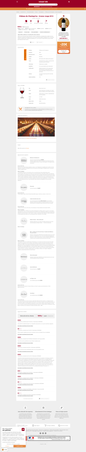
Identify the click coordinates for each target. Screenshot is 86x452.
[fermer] (85, 9)
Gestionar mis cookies (58, 430)
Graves (33, 18)
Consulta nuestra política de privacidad (8, 442)
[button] (4, 449)
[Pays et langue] (69, 1)
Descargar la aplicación (37, 430)
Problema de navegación (48, 430)
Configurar (7, 446)
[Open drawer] (17, 1)
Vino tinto (38, 18)
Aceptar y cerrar (19, 446)
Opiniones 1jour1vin (27, 430)
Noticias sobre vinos (63, 429)
